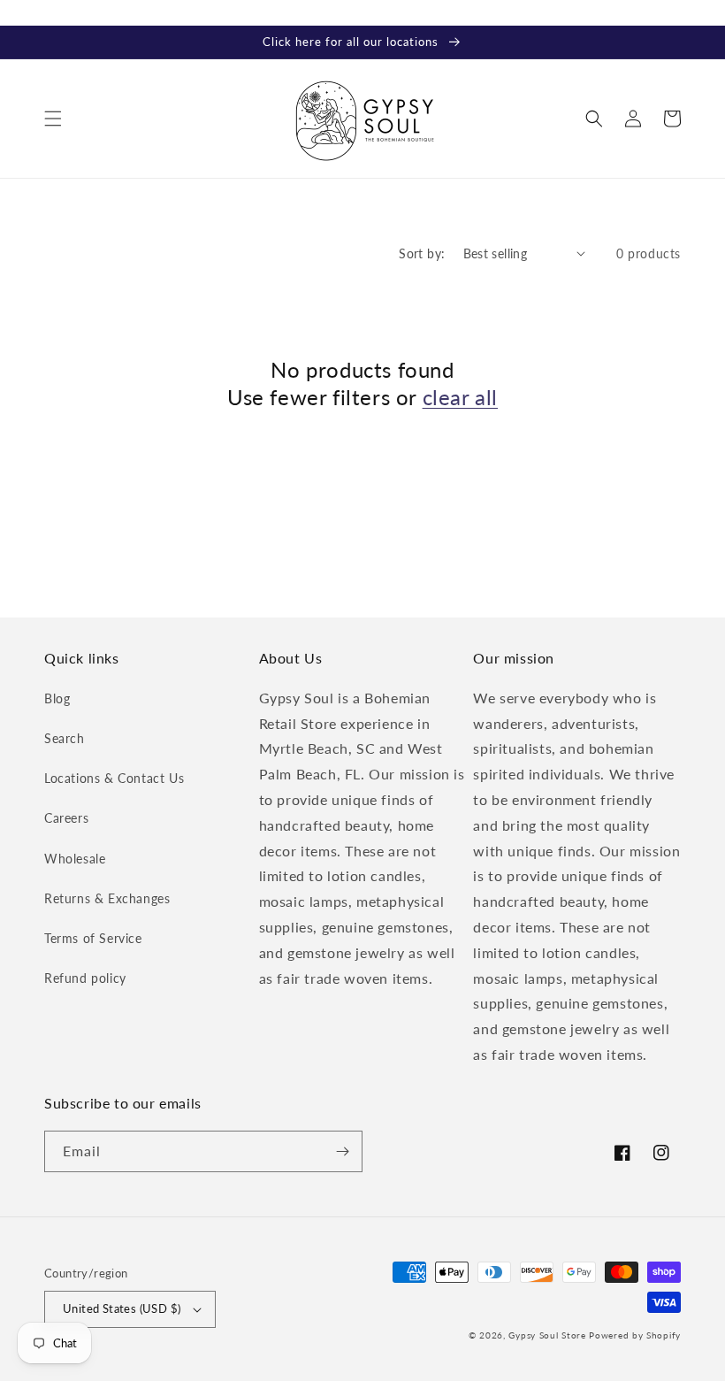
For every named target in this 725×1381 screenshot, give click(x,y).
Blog (57, 698)
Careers (66, 817)
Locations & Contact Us (114, 778)
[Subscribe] (342, 1151)
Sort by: (422, 253)
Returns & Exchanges (107, 898)
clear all (460, 397)
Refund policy (85, 978)
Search (64, 738)
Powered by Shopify (635, 1335)
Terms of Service (93, 938)
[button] (53, 118)
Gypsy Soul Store (546, 1335)
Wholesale (74, 858)
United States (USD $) (121, 1308)
